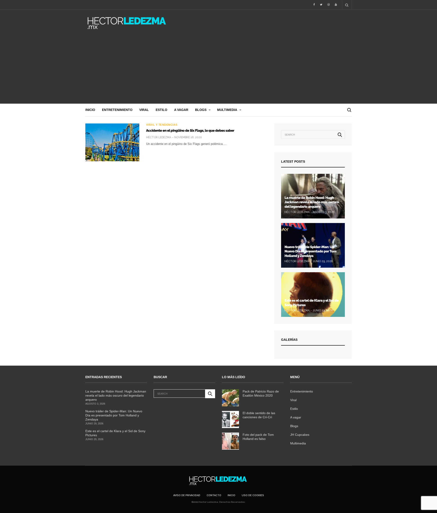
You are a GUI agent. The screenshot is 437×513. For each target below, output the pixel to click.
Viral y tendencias (162, 124)
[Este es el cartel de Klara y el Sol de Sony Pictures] (313, 294)
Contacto (214, 495)
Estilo (161, 110)
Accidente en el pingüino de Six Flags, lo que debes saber (190, 130)
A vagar (181, 110)
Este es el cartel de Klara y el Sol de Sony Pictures (115, 433)
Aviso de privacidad (186, 495)
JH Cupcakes (299, 434)
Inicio (90, 110)
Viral (144, 110)
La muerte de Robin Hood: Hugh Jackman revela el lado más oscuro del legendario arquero (312, 202)
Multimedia (227, 110)
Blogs (200, 110)
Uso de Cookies (253, 495)
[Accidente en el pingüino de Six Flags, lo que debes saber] (112, 142)
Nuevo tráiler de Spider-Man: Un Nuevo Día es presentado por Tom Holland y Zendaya (310, 251)
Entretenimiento (117, 110)
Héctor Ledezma (158, 137)
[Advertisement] (218, 69)
